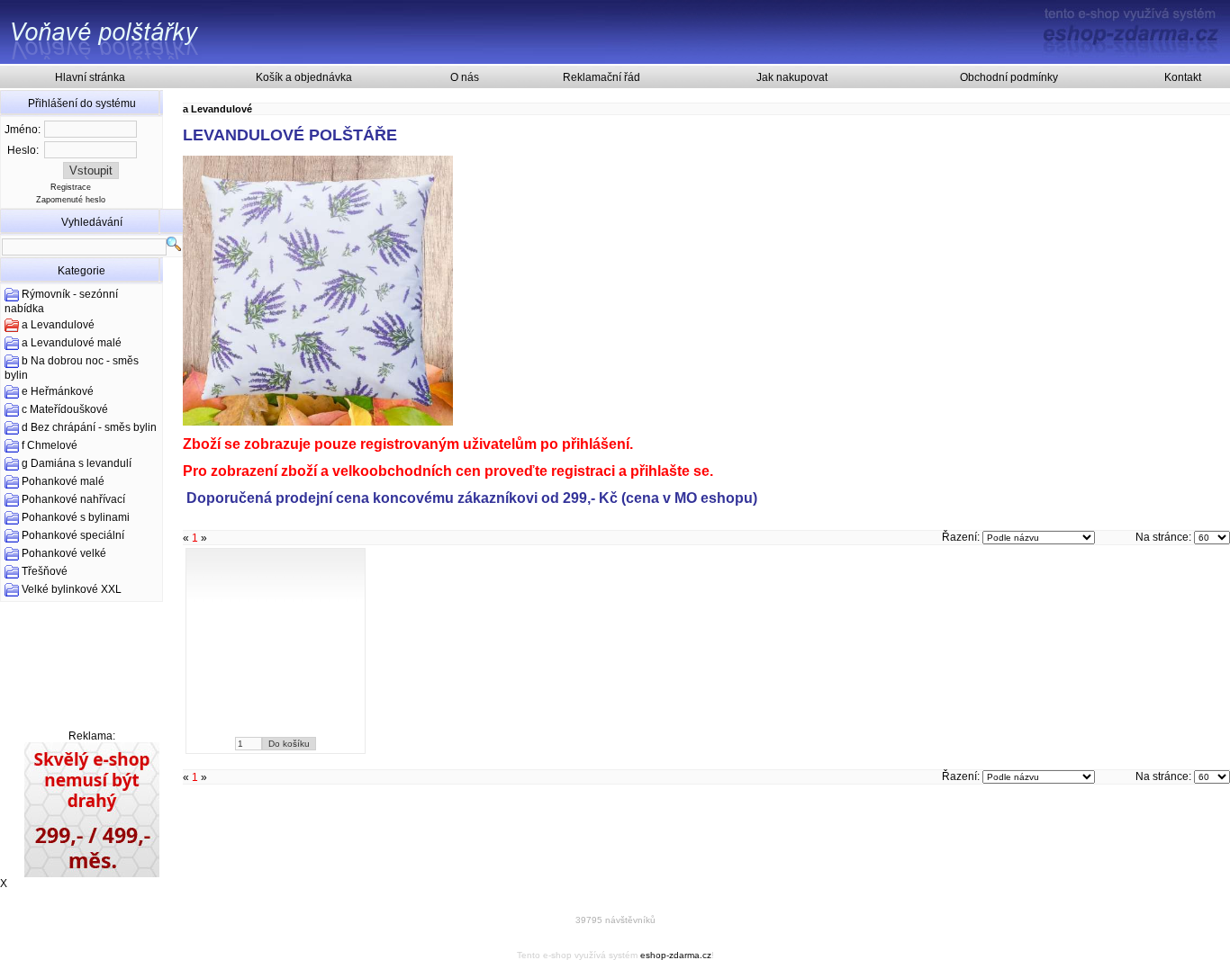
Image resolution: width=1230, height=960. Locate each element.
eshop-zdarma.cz (675, 955)
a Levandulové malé (72, 342)
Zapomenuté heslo (70, 199)
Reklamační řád (601, 77)
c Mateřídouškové (65, 409)
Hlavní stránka (90, 77)
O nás (464, 77)
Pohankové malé (63, 481)
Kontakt (1182, 77)
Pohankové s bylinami (76, 517)
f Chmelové (49, 445)
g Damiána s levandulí (76, 463)
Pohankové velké (64, 553)
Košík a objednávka (304, 77)
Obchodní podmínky (1009, 77)
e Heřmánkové (58, 391)
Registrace (70, 187)
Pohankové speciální (73, 535)
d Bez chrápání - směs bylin (89, 427)
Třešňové (45, 571)
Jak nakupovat (792, 77)
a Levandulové (58, 325)
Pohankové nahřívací (73, 499)
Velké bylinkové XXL (72, 589)
